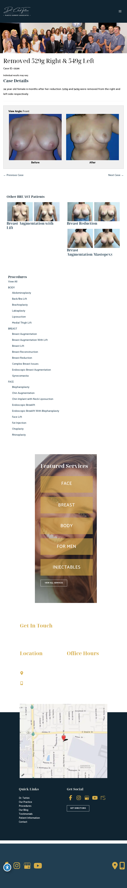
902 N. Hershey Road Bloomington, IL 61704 (40, 675)
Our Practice (25, 802)
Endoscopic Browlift (23, 405)
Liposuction (19, 317)
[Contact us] (115, 865)
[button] (54, 583)
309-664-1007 (34, 683)
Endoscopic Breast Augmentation (31, 370)
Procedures (25, 806)
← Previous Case (13, 175)
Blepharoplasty (20, 387)
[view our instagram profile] (78, 798)
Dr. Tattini (24, 798)
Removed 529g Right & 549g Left (48, 61)
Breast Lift (18, 346)
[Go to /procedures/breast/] (67, 505)
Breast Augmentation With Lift (30, 340)
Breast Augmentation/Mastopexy (90, 252)
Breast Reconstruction (25, 352)
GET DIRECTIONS (78, 808)
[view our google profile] (86, 798)
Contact (23, 822)
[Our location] (122, 865)
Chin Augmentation (23, 393)
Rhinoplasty (19, 435)
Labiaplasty (18, 311)
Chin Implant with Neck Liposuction (32, 399)
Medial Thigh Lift (22, 323)
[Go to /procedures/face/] (67, 484)
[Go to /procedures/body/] (67, 526)
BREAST (12, 329)
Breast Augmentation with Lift (30, 225)
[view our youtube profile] (95, 798)
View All (12, 281)
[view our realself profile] (103, 798)
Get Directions (35, 690)
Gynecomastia (20, 376)
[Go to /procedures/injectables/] (67, 567)
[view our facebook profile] (70, 798)
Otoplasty (18, 429)
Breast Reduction (22, 358)
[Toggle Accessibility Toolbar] (7, 867)
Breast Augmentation (24, 334)
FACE (11, 382)
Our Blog (23, 810)
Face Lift (17, 417)
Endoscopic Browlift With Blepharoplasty (35, 411)
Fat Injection (19, 423)
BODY (11, 287)
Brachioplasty (20, 305)
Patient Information (29, 818)
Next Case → (116, 175)
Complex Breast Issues (25, 364)
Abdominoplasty (21, 293)
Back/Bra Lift (19, 299)
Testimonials (26, 814)
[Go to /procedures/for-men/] (67, 546)
